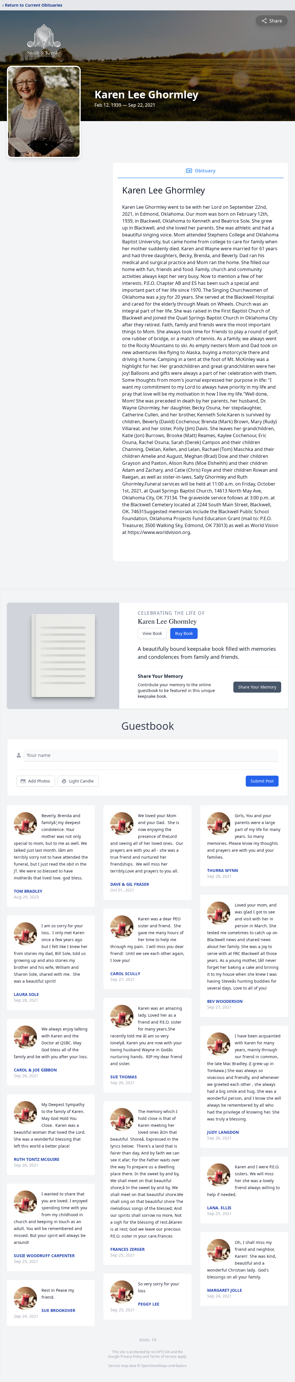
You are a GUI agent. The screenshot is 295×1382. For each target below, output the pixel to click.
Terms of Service (163, 1356)
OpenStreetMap (154, 1365)
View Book (152, 633)
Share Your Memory (257, 687)
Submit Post (262, 781)
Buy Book (184, 633)
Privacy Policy (131, 1356)
